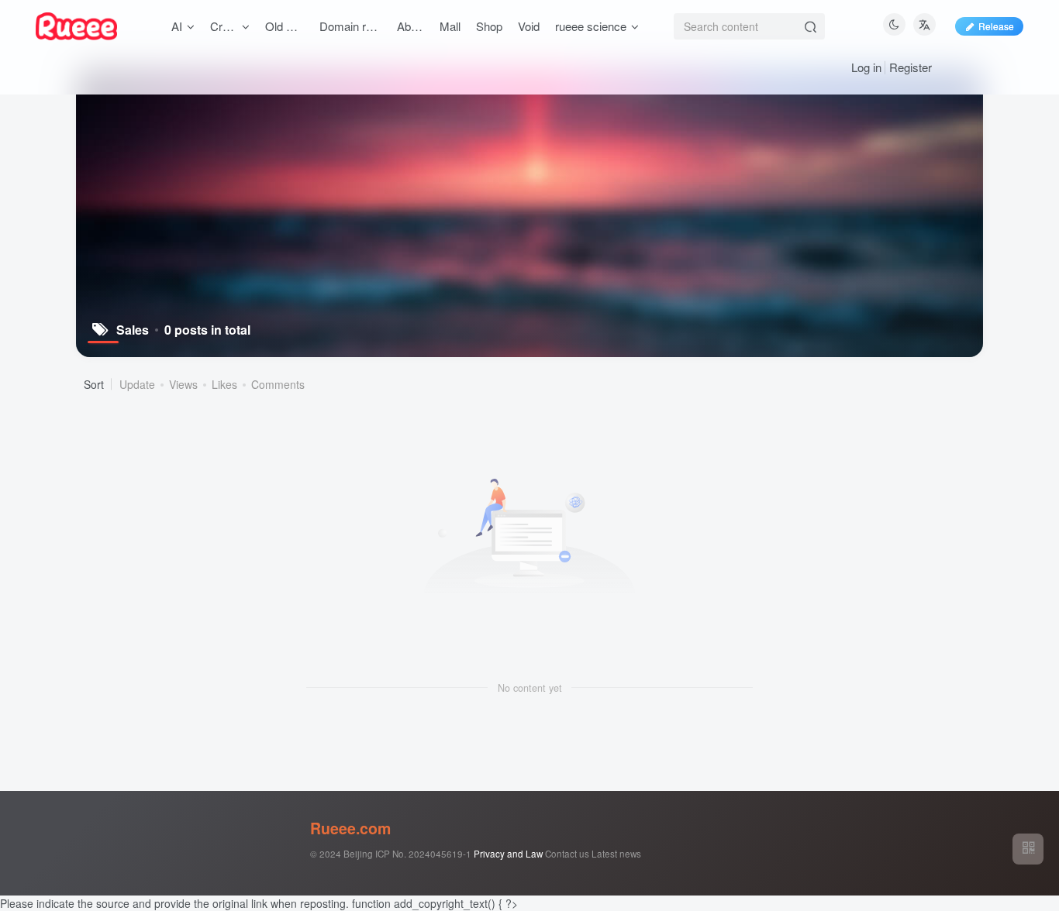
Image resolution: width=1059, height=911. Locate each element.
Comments (278, 384)
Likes (224, 384)
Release (996, 26)
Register (910, 67)
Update (137, 384)
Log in (866, 67)
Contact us (567, 853)
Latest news (616, 853)
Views (183, 384)
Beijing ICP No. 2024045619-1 (407, 853)
